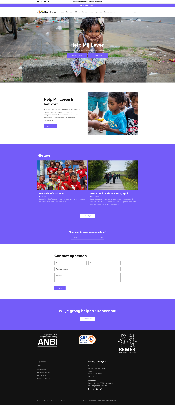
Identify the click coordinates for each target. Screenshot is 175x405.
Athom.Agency (83, 400)
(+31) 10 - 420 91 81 (94, 376)
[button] (69, 12)
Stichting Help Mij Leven (48, 400)
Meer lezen (50, 126)
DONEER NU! (77, 55)
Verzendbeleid (101, 400)
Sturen (60, 288)
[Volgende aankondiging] (137, 5)
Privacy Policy (41, 375)
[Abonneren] (102, 237)
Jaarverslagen (41, 369)
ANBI (38, 366)
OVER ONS (98, 55)
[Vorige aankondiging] (38, 5)
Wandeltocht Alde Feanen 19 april (109, 193)
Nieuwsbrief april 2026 (51, 193)
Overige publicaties (43, 379)
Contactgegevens (111, 400)
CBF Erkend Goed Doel (44, 372)
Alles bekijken (87, 216)
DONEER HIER (87, 319)
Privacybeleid (92, 400)
